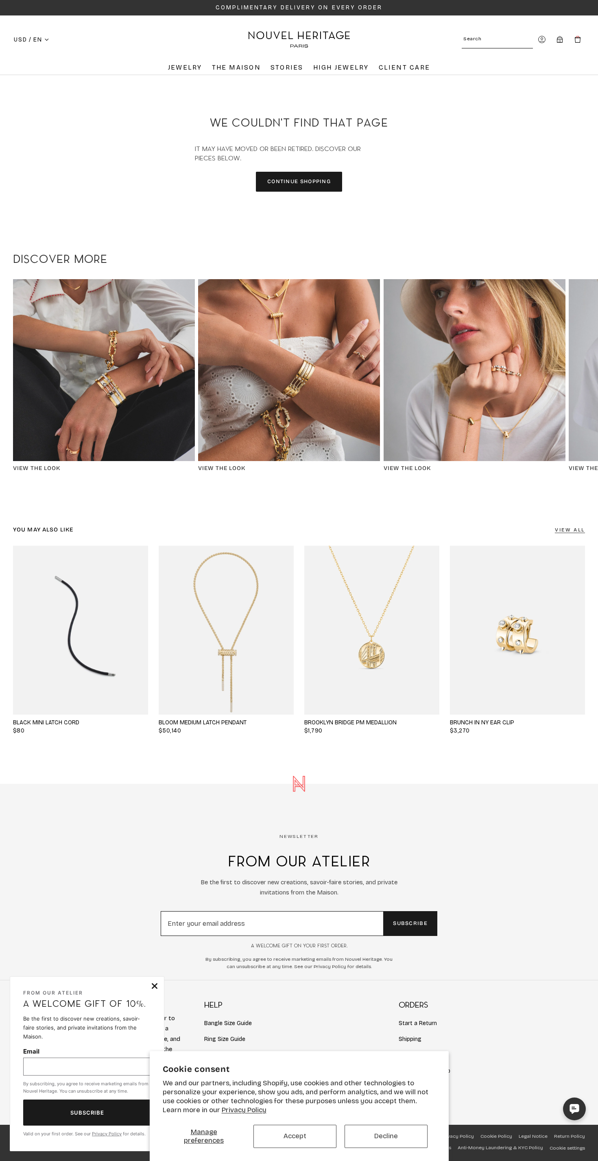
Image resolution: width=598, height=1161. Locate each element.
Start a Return (418, 1023)
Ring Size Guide (224, 1039)
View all (570, 530)
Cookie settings (567, 1148)
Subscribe (410, 923)
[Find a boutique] (560, 39)
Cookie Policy (496, 1136)
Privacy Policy (244, 1110)
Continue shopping (299, 181)
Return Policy (569, 1136)
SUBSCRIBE (87, 1112)
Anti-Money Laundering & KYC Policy (500, 1147)
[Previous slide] (172, 630)
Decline (386, 1136)
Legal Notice (533, 1136)
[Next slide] (576, 379)
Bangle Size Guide (228, 1023)
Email (31, 1051)
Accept (295, 1136)
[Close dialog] (154, 986)
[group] (226, 630)
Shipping (410, 1039)
